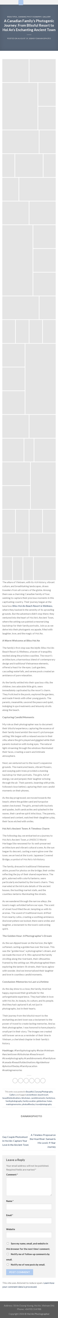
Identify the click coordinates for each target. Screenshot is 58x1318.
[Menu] (20, 2)
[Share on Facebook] (20, 1080)
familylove (50, 1098)
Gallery (47, 17)
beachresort (43, 1095)
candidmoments (38, 1098)
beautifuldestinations (11, 1098)
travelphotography (44, 1104)
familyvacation (29, 1101)
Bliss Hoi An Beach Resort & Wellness (32, 605)
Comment (12, 1174)
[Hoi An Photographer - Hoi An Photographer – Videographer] (7, 2)
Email (9, 1215)
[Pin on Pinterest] (37, 1080)
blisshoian (25, 1098)
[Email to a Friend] (31, 1080)
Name (9, 1201)
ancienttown (31, 1095)
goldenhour (41, 1101)
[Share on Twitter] (26, 1080)
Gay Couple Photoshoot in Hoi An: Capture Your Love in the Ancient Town (15, 1140)
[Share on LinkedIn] (42, 1080)
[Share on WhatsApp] (15, 1080)
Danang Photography (30, 17)
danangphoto (43, 38)
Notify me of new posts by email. (28, 1264)
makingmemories (13, 1104)
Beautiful (12, 17)
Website (10, 1229)
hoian (49, 1101)
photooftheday (28, 1104)
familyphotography (14, 1101)
